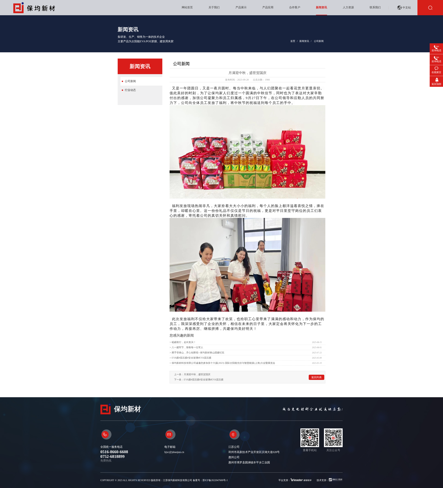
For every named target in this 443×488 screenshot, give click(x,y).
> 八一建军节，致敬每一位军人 (186, 347)
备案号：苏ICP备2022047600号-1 (210, 480)
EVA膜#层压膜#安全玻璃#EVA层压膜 (203, 379)
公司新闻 (319, 41)
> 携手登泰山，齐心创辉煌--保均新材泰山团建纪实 (197, 352)
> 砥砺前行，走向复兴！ (183, 342)
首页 (292, 41)
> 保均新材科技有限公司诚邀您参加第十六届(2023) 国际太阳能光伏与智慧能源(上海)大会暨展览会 (222, 363)
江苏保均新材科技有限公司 (177, 480)
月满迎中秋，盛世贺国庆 (197, 374)
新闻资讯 (304, 41)
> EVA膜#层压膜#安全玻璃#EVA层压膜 (190, 358)
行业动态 (130, 90)
